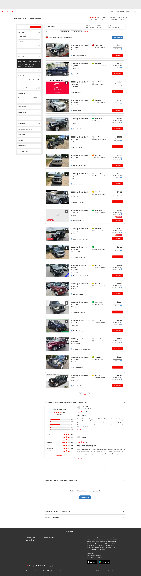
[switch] (37, 88)
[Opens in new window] (92, 562)
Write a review (59, 455)
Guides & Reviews (49, 537)
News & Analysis (31, 537)
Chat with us (30, 540)
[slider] (19, 69)
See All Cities (90, 553)
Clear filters (87, 31)
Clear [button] (38, 45)
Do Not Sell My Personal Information (52, 571)
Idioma (30, 566)
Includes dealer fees (117, 47)
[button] (29, 36)
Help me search (118, 37)
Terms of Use (29, 571)
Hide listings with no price (24, 88)
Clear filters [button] (23, 27)
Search (117, 12)
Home (111, 12)
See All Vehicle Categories (94, 558)
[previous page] (80, 393)
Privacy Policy (38, 571)
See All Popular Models (94, 555)
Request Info (117, 55)
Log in (50, 566)
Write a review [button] (85, 497)
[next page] (89, 393)
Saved (122, 12)
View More (80, 430)
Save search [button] (35, 27)
